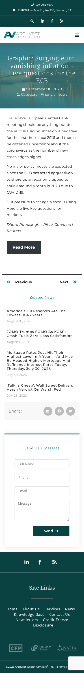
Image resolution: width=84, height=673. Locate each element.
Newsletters (27, 619)
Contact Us (59, 614)
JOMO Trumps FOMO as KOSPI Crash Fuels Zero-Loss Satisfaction (40, 334)
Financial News (54, 94)
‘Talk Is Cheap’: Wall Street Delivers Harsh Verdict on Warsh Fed (40, 387)
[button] (32, 21)
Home (12, 609)
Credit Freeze (55, 619)
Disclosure (43, 625)
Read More (24, 247)
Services (52, 609)
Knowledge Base (29, 614)
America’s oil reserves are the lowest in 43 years (36, 313)
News (70, 609)
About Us (31, 609)
